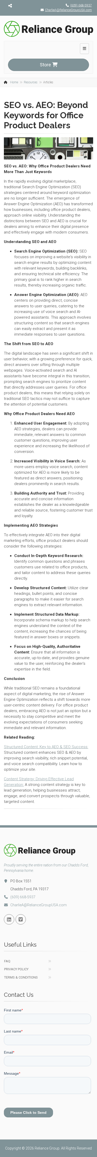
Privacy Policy (16, 969)
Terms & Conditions (21, 977)
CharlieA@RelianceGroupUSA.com (68, 10)
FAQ (7, 961)
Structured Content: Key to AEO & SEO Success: (46, 747)
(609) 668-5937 (81, 5)
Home (14, 82)
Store (45, 64)
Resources (31, 82)
